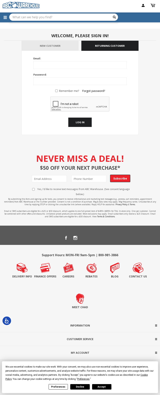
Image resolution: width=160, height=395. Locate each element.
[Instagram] (75, 238)
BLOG (114, 276)
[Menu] (5, 17)
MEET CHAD (80, 307)
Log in (80, 122)
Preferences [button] (83, 379)
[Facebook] (66, 238)
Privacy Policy (121, 204)
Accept (102, 386)
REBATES (91, 276)
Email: (37, 58)
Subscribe (120, 178)
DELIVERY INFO (22, 276)
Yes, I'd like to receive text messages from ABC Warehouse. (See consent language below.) (83, 191)
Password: (40, 74)
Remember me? (69, 91)
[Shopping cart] (153, 5)
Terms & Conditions (106, 216)
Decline (80, 386)
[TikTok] (94, 238)
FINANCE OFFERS (45, 276)
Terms (132, 204)
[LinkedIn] (85, 238)
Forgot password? (93, 91)
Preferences (58, 386)
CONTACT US (138, 276)
